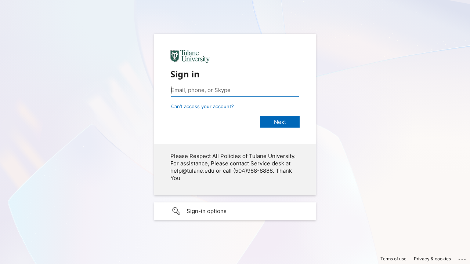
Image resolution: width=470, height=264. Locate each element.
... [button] (462, 257)
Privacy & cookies (432, 258)
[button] (235, 211)
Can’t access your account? (202, 106)
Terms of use (393, 258)
